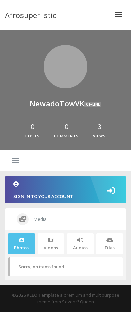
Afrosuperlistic (30, 15)
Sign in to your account (43, 196)
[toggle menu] (15, 161)
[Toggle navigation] (118, 14)
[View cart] (101, 13)
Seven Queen (78, 302)
